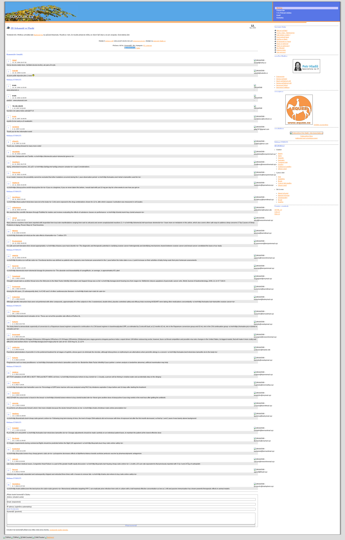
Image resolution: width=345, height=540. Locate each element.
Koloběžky (281, 179)
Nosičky (280, 164)
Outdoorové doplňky (284, 166)
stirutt (14, 218)
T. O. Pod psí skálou (284, 13)
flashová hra (38, 35)
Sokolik (15, 71)
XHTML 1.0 (278, 210)
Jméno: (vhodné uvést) (15, 497)
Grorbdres (16, 484)
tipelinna (15, 414)
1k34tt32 (15, 127)
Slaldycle (15, 183)
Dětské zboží (282, 169)
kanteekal (16, 449)
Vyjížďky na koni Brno (321, 125)
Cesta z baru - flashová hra (285, 33)
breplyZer (16, 393)
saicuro (15, 459)
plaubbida (16, 152)
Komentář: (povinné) (14, 512)
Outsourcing (280, 76)
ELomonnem (17, 241)
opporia (15, 255)
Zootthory (16, 162)
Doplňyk (280, 202)
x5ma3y (15, 141)
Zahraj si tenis (281, 50)
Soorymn (15, 311)
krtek (14, 116)
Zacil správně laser (283, 37)
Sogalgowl (16, 276)
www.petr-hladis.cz (159, 41)
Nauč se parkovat (282, 43)
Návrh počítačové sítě (283, 81)
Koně (279, 15)
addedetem (16, 208)
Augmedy (16, 382)
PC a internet (147, 45)
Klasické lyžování (283, 195)
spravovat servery (139, 41)
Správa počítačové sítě (283, 83)
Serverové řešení (282, 85)
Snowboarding (282, 197)
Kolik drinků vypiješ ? (283, 35)
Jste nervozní (281, 52)
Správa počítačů (281, 79)
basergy (15, 266)
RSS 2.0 (277, 214)
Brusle (280, 181)
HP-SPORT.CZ (279, 146)
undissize (16, 347)
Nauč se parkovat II (283, 46)
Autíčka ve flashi (282, 39)
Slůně (14, 60)
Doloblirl (15, 428)
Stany (280, 156)
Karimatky (281, 160)
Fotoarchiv (281, 10)
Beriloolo (15, 438)
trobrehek (16, 297)
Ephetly (15, 322)
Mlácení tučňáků (282, 30)
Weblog (279, 8)
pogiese (15, 372)
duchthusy (16, 197)
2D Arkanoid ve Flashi (22, 28)
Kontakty (280, 18)
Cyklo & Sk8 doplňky (285, 183)
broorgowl (16, 335)
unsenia (15, 403)
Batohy (280, 153)
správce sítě (109, 41)
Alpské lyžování (283, 193)
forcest (15, 469)
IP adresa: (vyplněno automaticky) (19, 507)
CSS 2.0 (277, 212)
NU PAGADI (280, 48)
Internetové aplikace (282, 87)
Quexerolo (16, 172)
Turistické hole (283, 162)
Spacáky (281, 158)
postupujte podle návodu (59, 530)
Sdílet (138, 48)
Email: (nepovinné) (14, 502)
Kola (279, 177)
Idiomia (15, 231)
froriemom (16, 287)
